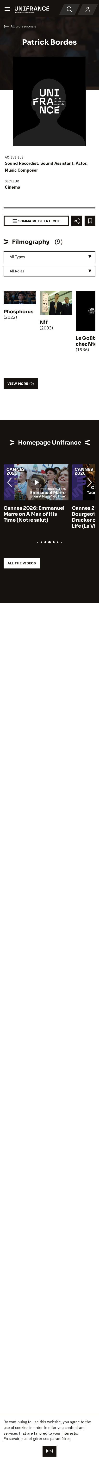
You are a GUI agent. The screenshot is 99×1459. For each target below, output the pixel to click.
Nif (44, 322)
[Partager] (76, 221)
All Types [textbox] (17, 256)
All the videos (21, 563)
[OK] (49, 1451)
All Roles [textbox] (17, 271)
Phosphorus (18, 312)
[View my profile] (87, 9)
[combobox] (49, 256)
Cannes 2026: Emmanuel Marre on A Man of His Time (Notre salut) (34, 514)
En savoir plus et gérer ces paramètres (37, 1438)
